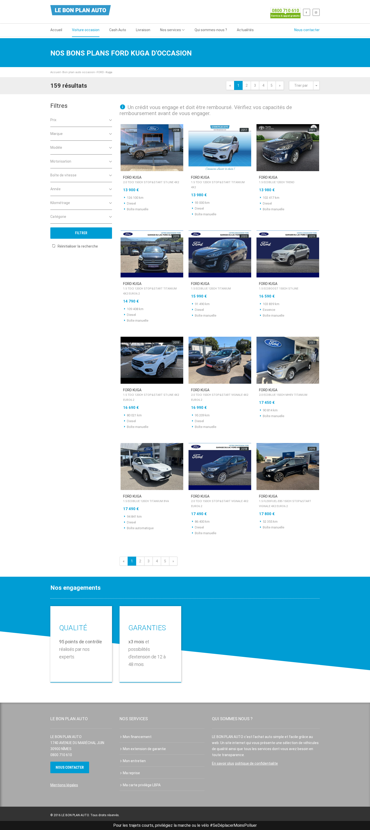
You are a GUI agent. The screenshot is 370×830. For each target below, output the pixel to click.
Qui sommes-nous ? (211, 30)
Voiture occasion (85, 30)
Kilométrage (60, 203)
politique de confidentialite (256, 763)
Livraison (143, 30)
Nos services (170, 30)
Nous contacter (307, 30)
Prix (53, 120)
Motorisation (60, 161)
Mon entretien (134, 761)
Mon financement (137, 737)
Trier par (301, 85)
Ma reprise (131, 773)
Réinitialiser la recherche (78, 246)
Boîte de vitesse (63, 175)
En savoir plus (223, 763)
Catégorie (58, 217)
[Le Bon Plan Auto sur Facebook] (306, 12)
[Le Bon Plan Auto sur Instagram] (316, 12)
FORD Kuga (151, 179)
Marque (56, 134)
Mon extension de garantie (144, 749)
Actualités (245, 30)
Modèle (56, 147)
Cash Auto (117, 30)
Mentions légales (64, 785)
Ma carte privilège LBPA (142, 785)
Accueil (56, 30)
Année (55, 189)
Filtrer (81, 233)
